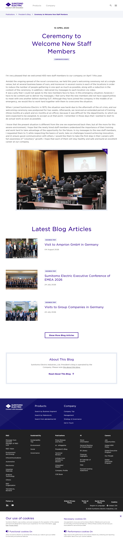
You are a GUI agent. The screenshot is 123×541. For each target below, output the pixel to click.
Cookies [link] (114, 502)
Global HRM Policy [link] (109, 446)
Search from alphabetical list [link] (45, 419)
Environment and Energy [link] (10, 453)
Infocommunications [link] (13, 458)
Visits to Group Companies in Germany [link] (74, 307)
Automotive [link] (10, 461)
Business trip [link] (51, 240)
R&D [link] (7, 435)
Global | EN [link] (113, 505)
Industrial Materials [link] (9, 470)
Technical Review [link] (58, 453)
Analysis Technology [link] (10, 475)
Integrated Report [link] (59, 466)
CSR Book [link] (59, 474)
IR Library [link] (83, 450)
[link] (14, 5)
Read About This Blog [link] (60, 374)
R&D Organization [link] (10, 484)
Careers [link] (108, 435)
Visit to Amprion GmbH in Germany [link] (71, 244)
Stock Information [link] (84, 441)
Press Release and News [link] (60, 441)
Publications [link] (10, 14)
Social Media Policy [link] (100, 502)
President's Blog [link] (24, 14)
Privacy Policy (13, 525)
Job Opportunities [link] (110, 441)
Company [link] (50, 5)
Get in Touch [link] (69, 423)
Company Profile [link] (61, 470)
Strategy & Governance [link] (73, 419)
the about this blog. (71, 367)
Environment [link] (35, 445)
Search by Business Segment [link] (46, 411)
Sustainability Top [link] (35, 441)
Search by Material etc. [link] (43, 415)
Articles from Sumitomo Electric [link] (60, 459)
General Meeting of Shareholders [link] (86, 446)
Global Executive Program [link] (111, 451)
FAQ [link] (81, 465)
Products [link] (37, 5)
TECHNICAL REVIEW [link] (10, 489)
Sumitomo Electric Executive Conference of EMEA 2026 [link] (77, 277)
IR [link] (81, 435)
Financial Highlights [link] (83, 455)
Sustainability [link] (36, 435)
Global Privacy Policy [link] (69, 502)
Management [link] (69, 415)
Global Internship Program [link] (108, 461)
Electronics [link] (10, 465)
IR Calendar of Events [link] (85, 460)
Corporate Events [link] (62, 59)
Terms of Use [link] (85, 502)
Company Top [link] (69, 411)
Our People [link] (109, 456)
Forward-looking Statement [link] (86, 469)
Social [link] (33, 449)
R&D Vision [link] (10, 448)
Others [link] (8, 480)
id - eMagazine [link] (60, 445)
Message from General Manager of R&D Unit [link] (12, 442)
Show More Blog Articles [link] (61, 335)
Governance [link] (35, 453)
